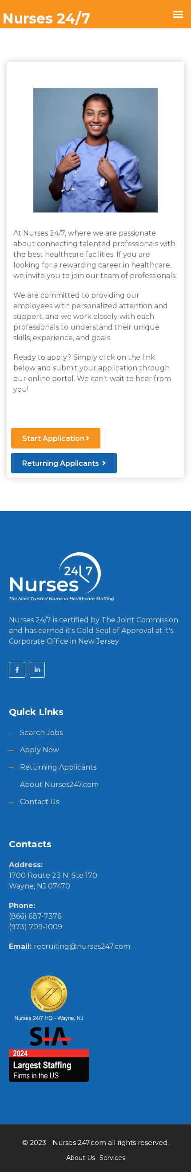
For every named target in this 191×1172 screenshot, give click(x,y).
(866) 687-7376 (35, 916)
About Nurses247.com (59, 784)
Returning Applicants (61, 463)
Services (112, 1158)
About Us (80, 1158)
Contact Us (39, 802)
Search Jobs (41, 732)
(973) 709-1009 (35, 927)
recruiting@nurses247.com (82, 946)
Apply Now (39, 750)
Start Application (53, 438)
